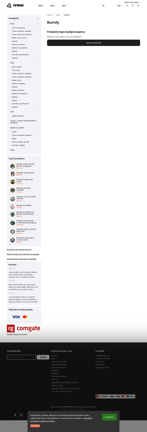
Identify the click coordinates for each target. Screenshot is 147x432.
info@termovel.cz (103, 355)
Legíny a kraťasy (18, 90)
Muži (12, 24)
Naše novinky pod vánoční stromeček (23, 254)
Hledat (43, 357)
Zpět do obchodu (93, 43)
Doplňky (15, 58)
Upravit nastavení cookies (73, 409)
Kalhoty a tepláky (18, 84)
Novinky (54, 355)
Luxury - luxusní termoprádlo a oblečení (23, 122)
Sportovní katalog (58, 361)
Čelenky (15, 97)
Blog (53, 358)
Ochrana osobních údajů (61, 391)
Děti (12, 112)
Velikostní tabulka (58, 367)
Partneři (54, 379)
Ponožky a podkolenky (20, 55)
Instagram (100, 364)
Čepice (14, 51)
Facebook (100, 361)
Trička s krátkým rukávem (21, 31)
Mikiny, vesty (16, 80)
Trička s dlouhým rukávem (22, 34)
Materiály (55, 370)
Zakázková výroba (58, 376)
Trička (14, 132)
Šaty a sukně (16, 67)
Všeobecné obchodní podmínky (64, 382)
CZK (119, 6)
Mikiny (14, 139)
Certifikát (54, 373)
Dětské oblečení (18, 116)
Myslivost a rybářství (19, 48)
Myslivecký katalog (59, 364)
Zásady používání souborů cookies (66, 388)
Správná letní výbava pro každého (22, 259)
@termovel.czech (103, 367)
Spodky (15, 41)
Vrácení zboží (57, 385)
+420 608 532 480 (103, 358)
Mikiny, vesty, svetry (19, 38)
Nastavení (35, 426)
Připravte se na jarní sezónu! (19, 249)
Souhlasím (109, 417)
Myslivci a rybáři (17, 128)
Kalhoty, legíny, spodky (20, 142)
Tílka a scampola (18, 28)
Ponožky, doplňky (18, 145)
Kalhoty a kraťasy (18, 44)
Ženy (12, 63)
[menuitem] (42, 5)
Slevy (12, 150)
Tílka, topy (16, 70)
